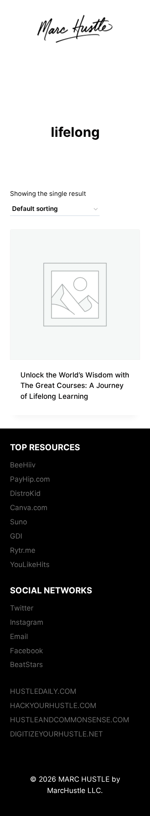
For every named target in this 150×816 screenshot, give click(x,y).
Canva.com (29, 507)
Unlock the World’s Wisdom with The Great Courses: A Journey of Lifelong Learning (74, 385)
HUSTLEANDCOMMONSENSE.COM (69, 720)
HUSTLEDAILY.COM (43, 691)
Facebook (26, 651)
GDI (16, 536)
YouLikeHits (30, 564)
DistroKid (25, 493)
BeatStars (26, 664)
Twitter (21, 608)
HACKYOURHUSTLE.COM (53, 705)
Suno (18, 522)
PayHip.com (30, 479)
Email (19, 636)
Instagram (26, 622)
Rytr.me (22, 550)
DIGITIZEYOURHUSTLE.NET (56, 734)
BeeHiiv (22, 465)
